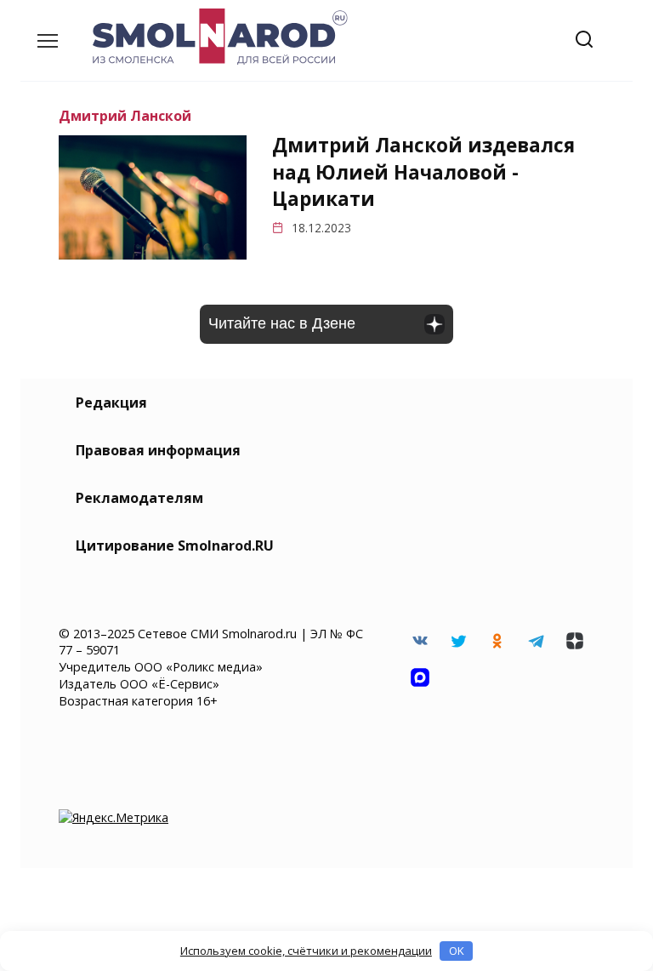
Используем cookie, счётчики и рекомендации (306, 950)
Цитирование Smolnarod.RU (175, 545)
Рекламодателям (139, 497)
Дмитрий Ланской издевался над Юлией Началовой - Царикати (423, 173)
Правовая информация (158, 450)
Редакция (111, 402)
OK (456, 950)
